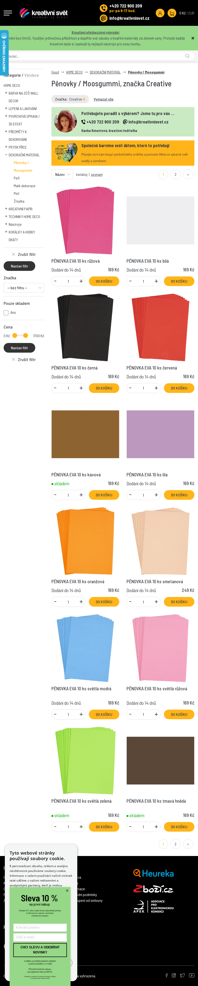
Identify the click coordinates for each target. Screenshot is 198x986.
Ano (13, 312)
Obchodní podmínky (83, 894)
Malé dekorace (24, 185)
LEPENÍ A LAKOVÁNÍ (23, 108)
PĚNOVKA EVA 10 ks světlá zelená (81, 801)
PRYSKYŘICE (18, 147)
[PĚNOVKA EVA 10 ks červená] (160, 326)
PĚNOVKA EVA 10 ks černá (74, 367)
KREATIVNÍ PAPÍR (21, 208)
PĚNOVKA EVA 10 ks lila (147, 474)
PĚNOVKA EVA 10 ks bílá (148, 261)
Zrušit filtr (27, 254)
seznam (97, 174)
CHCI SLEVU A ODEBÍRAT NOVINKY (40, 949)
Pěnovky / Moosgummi (23, 166)
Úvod (55, 72)
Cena (8, 326)
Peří (17, 178)
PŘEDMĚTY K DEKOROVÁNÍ (18, 135)
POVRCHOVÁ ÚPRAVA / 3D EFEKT (24, 120)
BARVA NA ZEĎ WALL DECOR (23, 97)
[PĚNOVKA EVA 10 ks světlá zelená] (85, 760)
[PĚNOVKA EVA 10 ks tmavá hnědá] (160, 760)
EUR (191, 13)
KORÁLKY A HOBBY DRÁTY (22, 236)
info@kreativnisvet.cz (129, 18)
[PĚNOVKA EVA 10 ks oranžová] (85, 540)
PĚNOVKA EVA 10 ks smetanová (155, 581)
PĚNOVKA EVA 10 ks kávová (76, 474)
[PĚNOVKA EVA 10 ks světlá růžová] (160, 647)
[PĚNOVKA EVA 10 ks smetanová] (160, 540)
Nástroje (15, 224)
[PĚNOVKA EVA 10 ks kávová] (85, 433)
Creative (76, 99)
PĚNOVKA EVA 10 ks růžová (75, 261)
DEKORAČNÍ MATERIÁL (24, 154)
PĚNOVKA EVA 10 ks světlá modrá (81, 688)
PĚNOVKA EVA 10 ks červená (152, 367)
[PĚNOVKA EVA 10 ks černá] (85, 326)
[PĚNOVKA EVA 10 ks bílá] (160, 220)
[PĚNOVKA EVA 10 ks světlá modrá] (85, 647)
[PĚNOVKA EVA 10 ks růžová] (85, 220)
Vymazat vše (103, 99)
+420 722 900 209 (125, 5)
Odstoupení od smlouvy (86, 900)
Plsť (16, 193)
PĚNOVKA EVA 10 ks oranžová (77, 581)
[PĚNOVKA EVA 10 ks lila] (160, 433)
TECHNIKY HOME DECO (24, 216)
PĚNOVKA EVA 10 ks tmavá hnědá (156, 801)
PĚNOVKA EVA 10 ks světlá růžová (157, 688)
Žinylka (19, 201)
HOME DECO (12, 85)
